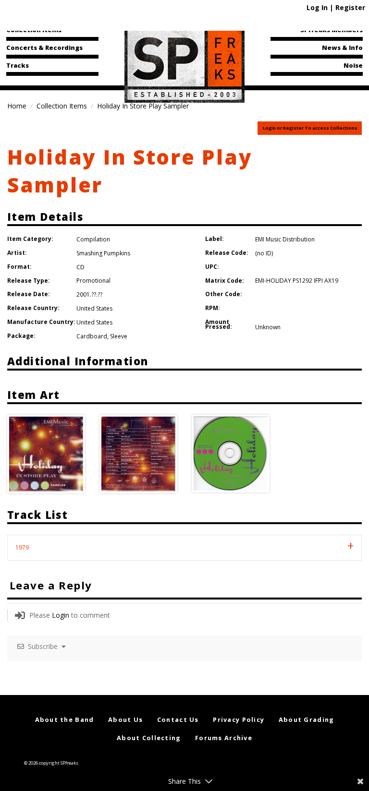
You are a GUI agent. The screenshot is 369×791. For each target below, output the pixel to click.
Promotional (93, 280)
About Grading (306, 719)
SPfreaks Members (331, 29)
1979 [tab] (22, 547)
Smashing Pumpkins (103, 253)
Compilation (93, 239)
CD (80, 267)
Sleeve (118, 336)
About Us (125, 719)
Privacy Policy (238, 719)
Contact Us (178, 719)
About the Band (64, 719)
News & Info (342, 47)
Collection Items (34, 29)
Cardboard (91, 336)
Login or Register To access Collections (310, 128)
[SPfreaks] (184, 64)
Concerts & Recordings (44, 47)
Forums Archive (223, 737)
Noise (353, 65)
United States (94, 308)
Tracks (17, 65)
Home (16, 105)
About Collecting (149, 737)
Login (60, 615)
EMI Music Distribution (285, 239)
